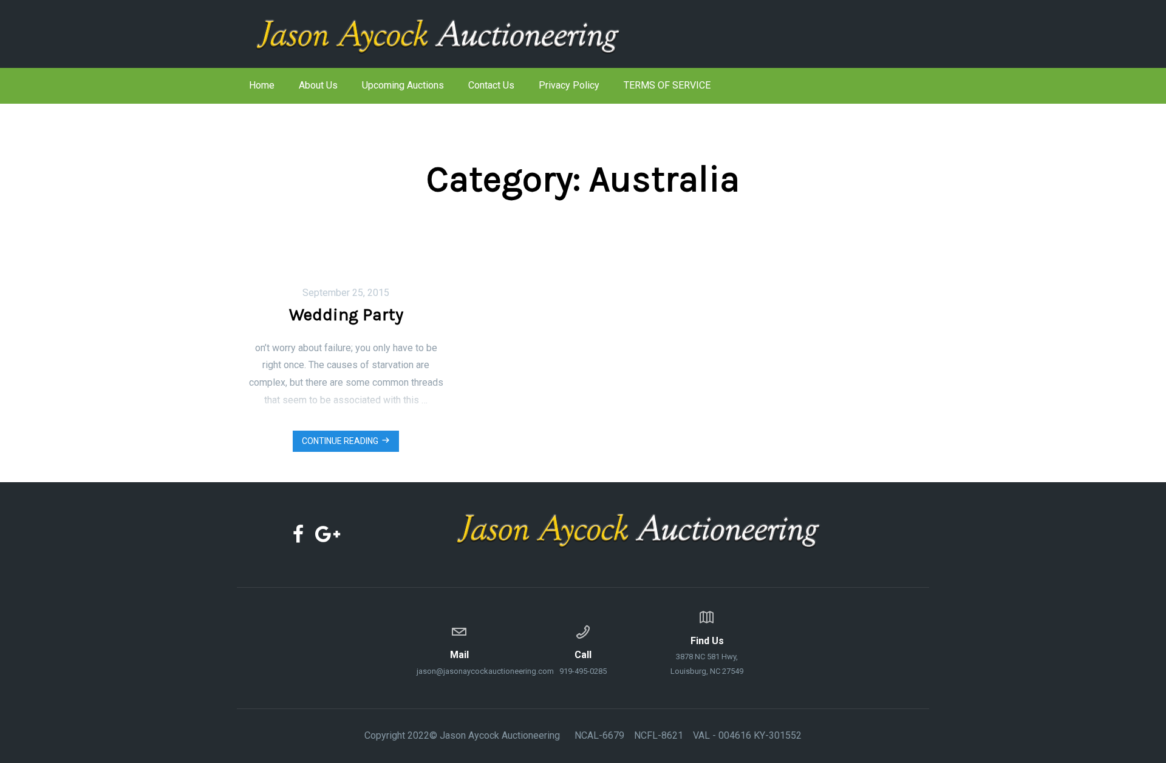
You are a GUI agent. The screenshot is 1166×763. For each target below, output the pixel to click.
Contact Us (491, 85)
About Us (318, 85)
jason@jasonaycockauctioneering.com (459, 662)
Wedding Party (346, 314)
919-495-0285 (583, 662)
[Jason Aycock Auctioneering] (458, 34)
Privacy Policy (569, 85)
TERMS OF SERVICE (667, 85)
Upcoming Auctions (403, 85)
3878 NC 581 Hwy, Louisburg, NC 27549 (706, 655)
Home (261, 85)
